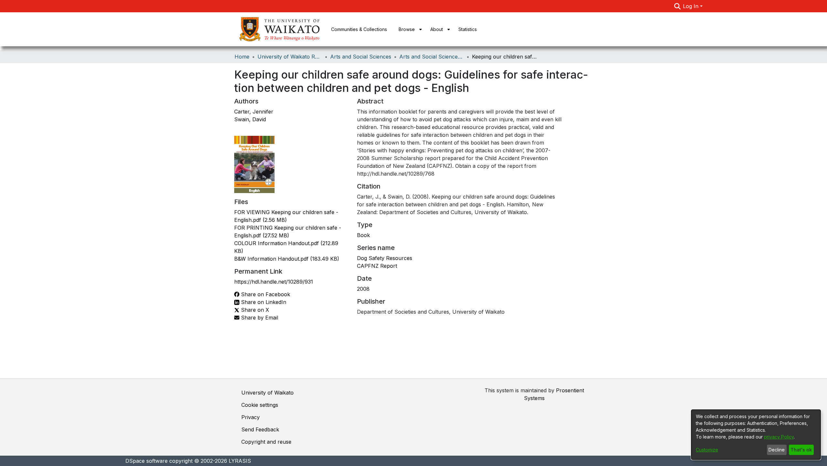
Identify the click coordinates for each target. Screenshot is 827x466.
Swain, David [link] (250, 119)
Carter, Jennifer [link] (253, 111)
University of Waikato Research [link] (289, 56)
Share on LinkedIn (262, 302)
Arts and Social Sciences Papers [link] (431, 56)
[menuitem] (408, 29)
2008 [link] (363, 289)
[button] (677, 6)
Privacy (250, 417)
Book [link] (363, 235)
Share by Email (258, 317)
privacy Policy (779, 436)
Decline (777, 449)
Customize (707, 449)
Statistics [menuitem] (467, 29)
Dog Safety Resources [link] (384, 258)
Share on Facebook (264, 294)
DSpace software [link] (146, 461)
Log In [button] (691, 6)
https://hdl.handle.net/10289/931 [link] (273, 281)
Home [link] (242, 56)
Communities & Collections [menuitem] (359, 29)
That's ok (801, 449)
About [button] (436, 29)
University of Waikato (267, 392)
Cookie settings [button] (259, 405)
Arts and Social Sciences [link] (360, 56)
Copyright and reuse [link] (266, 442)
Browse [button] (407, 29)
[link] (286, 258)
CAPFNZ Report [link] (377, 266)
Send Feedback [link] (260, 429)
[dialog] (756, 435)
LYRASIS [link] (240, 461)
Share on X (254, 310)
